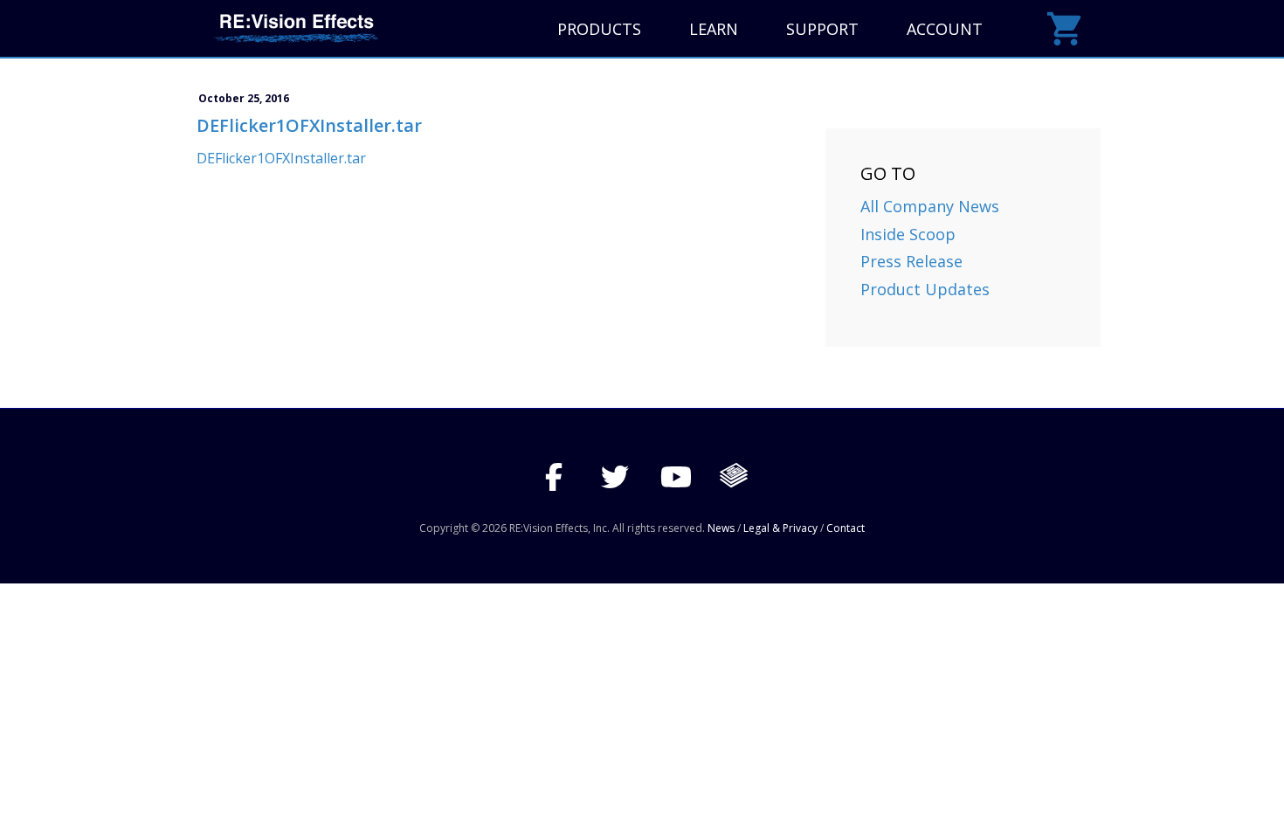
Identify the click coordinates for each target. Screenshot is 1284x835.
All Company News (929, 206)
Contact (845, 528)
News (721, 528)
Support (822, 28)
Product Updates (925, 289)
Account (945, 28)
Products (599, 28)
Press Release (911, 261)
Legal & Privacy (780, 528)
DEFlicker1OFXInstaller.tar (281, 158)
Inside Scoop (908, 234)
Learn (713, 28)
